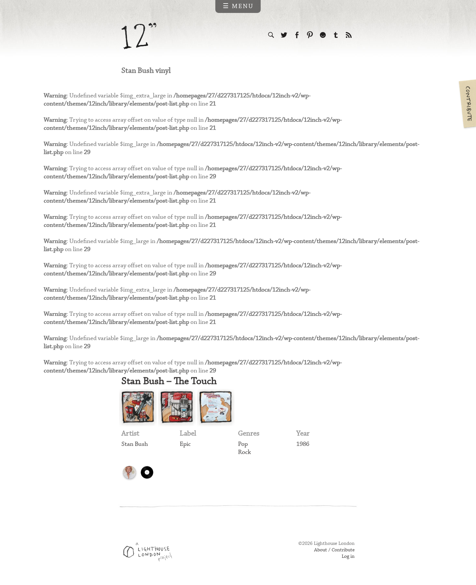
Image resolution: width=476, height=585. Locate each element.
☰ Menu (238, 6)
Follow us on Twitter (284, 35)
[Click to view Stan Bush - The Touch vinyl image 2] (177, 407)
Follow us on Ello (323, 35)
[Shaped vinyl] (147, 472)
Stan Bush (134, 444)
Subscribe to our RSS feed (349, 35)
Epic (185, 444)
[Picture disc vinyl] (129, 472)
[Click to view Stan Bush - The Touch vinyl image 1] (138, 407)
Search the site (271, 35)
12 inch (139, 36)
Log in (348, 556)
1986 (302, 444)
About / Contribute (334, 550)
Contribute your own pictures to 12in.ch (467, 103)
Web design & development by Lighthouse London (150, 553)
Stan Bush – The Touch (169, 381)
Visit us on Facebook (297, 35)
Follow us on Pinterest (310, 35)
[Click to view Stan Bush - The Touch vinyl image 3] (215, 407)
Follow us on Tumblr (336, 35)
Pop (243, 444)
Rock (244, 452)
